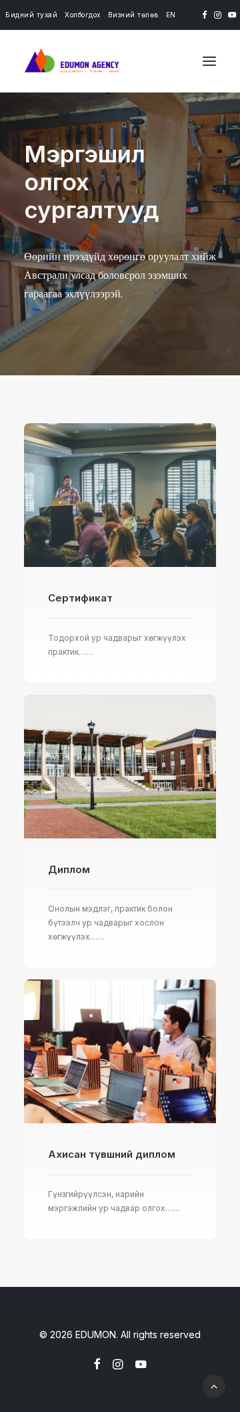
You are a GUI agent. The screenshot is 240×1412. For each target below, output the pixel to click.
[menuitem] (31, 14)
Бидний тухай (31, 15)
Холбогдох (83, 15)
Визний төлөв (133, 15)
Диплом (69, 869)
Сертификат (80, 598)
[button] (205, 15)
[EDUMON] (72, 61)
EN (171, 15)
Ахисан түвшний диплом (111, 1154)
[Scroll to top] (214, 1384)
